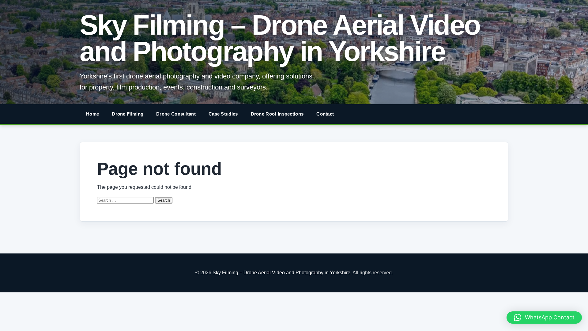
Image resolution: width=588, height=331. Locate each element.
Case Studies (223, 113)
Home (92, 113)
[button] (544, 317)
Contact (325, 113)
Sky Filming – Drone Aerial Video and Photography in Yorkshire (280, 38)
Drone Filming (127, 113)
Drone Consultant (176, 113)
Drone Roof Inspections (277, 113)
